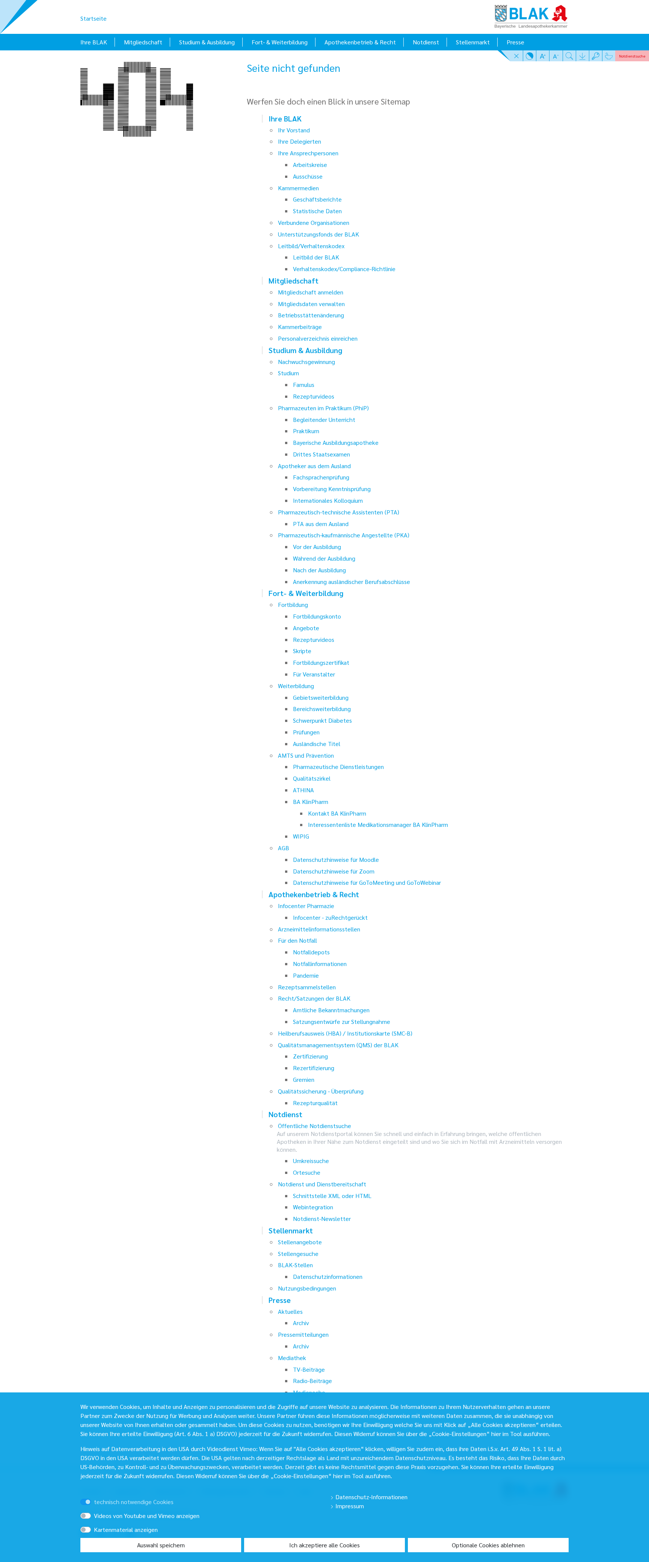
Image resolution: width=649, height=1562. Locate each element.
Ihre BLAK (93, 42)
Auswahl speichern (161, 1545)
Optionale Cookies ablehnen (488, 1545)
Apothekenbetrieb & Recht (360, 42)
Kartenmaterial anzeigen (126, 1529)
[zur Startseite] (531, 14)
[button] (516, 55)
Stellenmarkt (473, 42)
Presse (515, 42)
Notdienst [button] (632, 55)
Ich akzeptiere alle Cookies (324, 1545)
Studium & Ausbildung (207, 42)
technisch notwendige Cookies (134, 1502)
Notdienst (426, 42)
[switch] (96, 1494)
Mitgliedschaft (143, 42)
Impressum (349, 1506)
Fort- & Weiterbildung (280, 42)
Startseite (93, 18)
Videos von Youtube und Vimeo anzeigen (146, 1516)
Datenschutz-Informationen (371, 1497)
